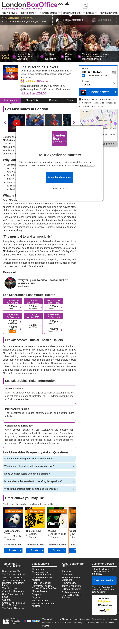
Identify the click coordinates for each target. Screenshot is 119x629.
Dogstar (36, 597)
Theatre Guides (48, 13)
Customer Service (104, 580)
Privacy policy (69, 583)
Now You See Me (11, 571)
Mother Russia (39, 591)
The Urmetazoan (40, 600)
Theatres (88, 13)
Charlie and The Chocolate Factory (41, 573)
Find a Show (8, 13)
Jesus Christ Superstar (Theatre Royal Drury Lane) (14, 582)
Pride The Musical (41, 583)
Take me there (107, 144)
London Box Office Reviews (71, 596)
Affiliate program (70, 592)
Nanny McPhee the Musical (42, 578)
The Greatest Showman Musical (44, 604)
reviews (42, 81)
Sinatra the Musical (12, 577)
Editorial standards (71, 589)
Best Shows (27, 13)
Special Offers (72, 13)
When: (85, 68)
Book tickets (100, 92)
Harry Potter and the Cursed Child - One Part (44, 587)
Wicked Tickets (54, 508)
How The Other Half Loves (12, 595)
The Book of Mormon (13, 608)
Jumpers (36, 594)
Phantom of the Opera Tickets (11, 509)
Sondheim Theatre (17, 18)
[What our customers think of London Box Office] (104, 605)
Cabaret (6, 600)
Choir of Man (38, 569)
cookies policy (87, 165)
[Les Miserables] (16, 123)
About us (66, 571)
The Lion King (9, 588)
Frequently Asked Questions (71, 578)
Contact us (67, 574)
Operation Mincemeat (13, 591)
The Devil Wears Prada (14, 574)
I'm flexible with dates (98, 75)
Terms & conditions (71, 586)
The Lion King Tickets (32, 509)
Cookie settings (59, 188)
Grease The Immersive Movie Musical (14, 604)
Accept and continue (59, 177)
